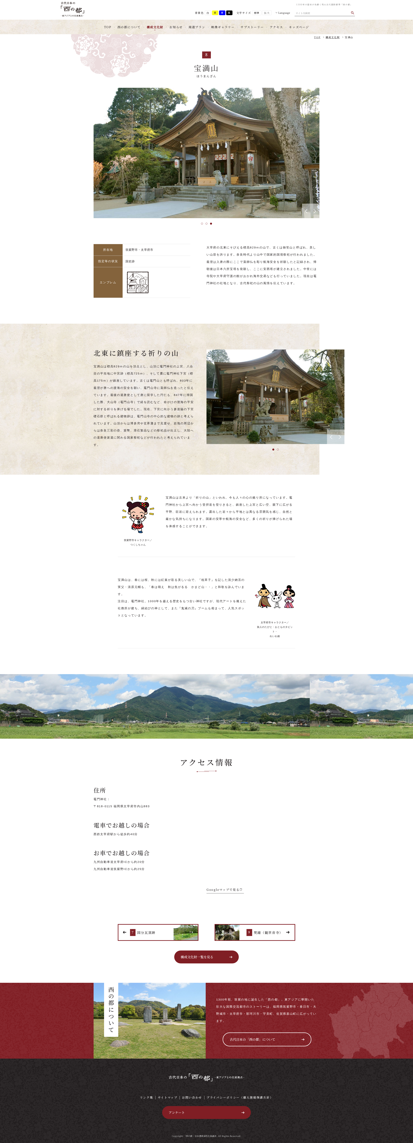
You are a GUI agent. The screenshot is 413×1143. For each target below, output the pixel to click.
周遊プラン (197, 27)
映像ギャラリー (223, 27)
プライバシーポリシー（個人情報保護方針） (239, 1097)
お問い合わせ (192, 1097)
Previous (91, 153)
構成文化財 (155, 27)
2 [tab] (206, 224)
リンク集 (146, 1097)
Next (321, 153)
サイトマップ (167, 1097)
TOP (107, 27)
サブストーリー (252, 27)
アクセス (276, 27)
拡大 (267, 13)
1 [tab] (202, 224)
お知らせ (176, 27)
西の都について (129, 27)
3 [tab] (211, 224)
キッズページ (299, 27)
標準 (257, 13)
